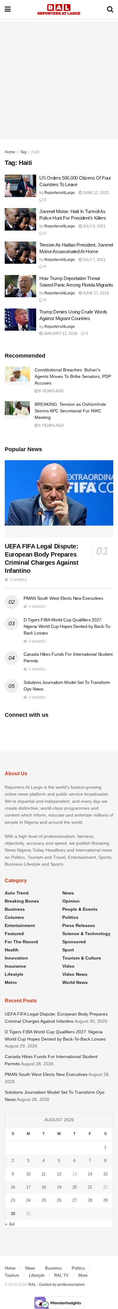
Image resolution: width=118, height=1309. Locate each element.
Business (15, 909)
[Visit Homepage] (59, 9)
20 (74, 1187)
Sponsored (74, 941)
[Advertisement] (59, 80)
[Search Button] (110, 9)
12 (59, 1174)
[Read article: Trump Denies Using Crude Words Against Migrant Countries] (20, 319)
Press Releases (78, 925)
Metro (11, 982)
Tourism (12, 1275)
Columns (14, 917)
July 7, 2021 (94, 259)
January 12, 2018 (59, 333)
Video (68, 966)
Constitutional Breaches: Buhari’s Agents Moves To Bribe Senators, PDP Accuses (73, 376)
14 (90, 1174)
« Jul (9, 1223)
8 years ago (51, 391)
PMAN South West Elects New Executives (63, 598)
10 (28, 1174)
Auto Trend (17, 892)
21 (90, 1187)
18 (44, 1187)
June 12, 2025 (95, 193)
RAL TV (61, 1275)
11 (44, 1174)
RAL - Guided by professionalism (56, 1284)
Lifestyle (14, 974)
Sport (68, 949)
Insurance (15, 966)
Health (12, 949)
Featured (14, 933)
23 (13, 1200)
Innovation (16, 957)
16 (13, 1187)
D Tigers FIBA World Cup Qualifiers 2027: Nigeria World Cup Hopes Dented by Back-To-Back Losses (67, 626)
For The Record (21, 941)
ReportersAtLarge (59, 193)
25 (44, 1200)
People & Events (80, 909)
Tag (23, 152)
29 (105, 1200)
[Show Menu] (8, 9)
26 (59, 1200)
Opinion (71, 901)
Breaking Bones (22, 901)
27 (74, 1200)
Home (10, 152)
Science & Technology (86, 933)
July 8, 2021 (94, 226)
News (68, 892)
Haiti (35, 152)
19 (59, 1187)
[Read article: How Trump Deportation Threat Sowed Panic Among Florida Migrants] (20, 286)
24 (28, 1200)
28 (90, 1200)
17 (28, 1187)
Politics (70, 917)
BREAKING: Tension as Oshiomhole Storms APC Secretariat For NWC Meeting (70, 411)
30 (13, 1213)
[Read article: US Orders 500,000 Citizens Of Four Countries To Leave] (20, 186)
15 (105, 1174)
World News (75, 982)
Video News (74, 974)
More (82, 1275)
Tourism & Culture (81, 957)
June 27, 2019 (95, 293)
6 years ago (51, 425)
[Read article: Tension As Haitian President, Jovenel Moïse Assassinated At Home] (20, 253)
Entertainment (20, 925)
